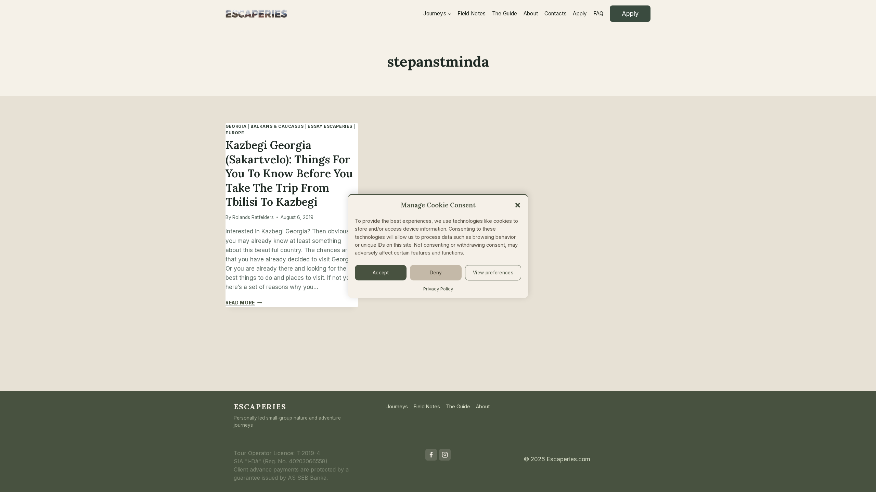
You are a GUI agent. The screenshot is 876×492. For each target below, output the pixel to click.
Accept (381, 272)
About (531, 13)
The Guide (504, 13)
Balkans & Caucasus (277, 126)
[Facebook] (431, 455)
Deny (436, 272)
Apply (580, 13)
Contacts (555, 13)
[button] (517, 205)
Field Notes (472, 13)
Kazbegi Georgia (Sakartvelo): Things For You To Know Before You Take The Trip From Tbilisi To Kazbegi (289, 173)
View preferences (493, 272)
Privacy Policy (438, 288)
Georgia (236, 126)
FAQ (598, 13)
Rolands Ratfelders (253, 217)
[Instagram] (445, 455)
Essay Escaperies (330, 126)
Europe (235, 132)
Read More (244, 302)
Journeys (397, 406)
